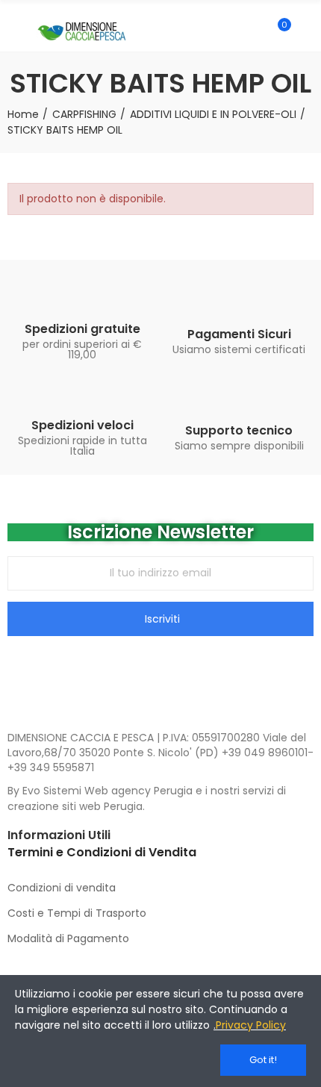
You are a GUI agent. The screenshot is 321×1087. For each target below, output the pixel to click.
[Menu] (14, 31)
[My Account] (306, 31)
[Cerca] (252, 31)
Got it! (263, 1060)
